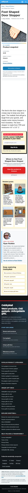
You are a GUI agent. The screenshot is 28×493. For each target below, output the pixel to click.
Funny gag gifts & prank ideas (9, 371)
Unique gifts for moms (7, 401)
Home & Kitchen (10, 6)
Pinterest (18, 460)
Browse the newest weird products (10, 417)
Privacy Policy (5, 442)
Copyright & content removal (8, 447)
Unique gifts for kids (6, 404)
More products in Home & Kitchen (12, 273)
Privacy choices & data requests (9, 444)
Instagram (4, 463)
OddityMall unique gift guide (8, 391)
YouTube (11, 463)
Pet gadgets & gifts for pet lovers (9, 381)
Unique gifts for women (7, 396)
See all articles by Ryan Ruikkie (12, 260)
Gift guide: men (8, 284)
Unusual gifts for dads (7, 399)
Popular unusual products (8, 419)
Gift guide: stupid (8, 287)
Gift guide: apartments (10, 276)
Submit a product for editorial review (10, 429)
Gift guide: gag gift (9, 280)
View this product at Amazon (14, 170)
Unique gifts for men (6, 394)
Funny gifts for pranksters (8, 408)
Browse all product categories (9, 383)
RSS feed (18, 463)
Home (2, 6)
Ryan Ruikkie (6, 18)
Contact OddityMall (6, 437)
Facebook (4, 460)
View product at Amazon (14, 68)
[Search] (25, 1)
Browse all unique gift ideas (11, 291)
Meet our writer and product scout (10, 427)
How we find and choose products (10, 424)
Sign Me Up (14, 147)
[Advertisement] (14, 95)
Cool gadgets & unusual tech (8, 366)
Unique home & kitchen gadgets (9, 368)
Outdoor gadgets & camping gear (10, 376)
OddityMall (7, 305)
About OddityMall (5, 422)
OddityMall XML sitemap (7, 449)
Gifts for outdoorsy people (8, 406)
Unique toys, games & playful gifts (10, 378)
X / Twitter (11, 460)
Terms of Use (4, 440)
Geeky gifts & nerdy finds (7, 373)
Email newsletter (6, 466)
